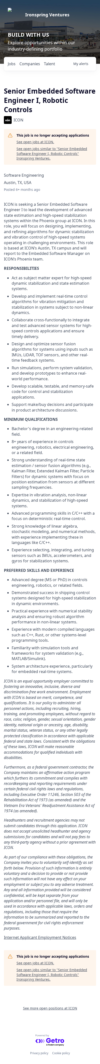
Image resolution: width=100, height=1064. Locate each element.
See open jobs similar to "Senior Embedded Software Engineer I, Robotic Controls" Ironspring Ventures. (52, 153)
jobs (12, 63)
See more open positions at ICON (50, 1008)
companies (29, 63)
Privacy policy (39, 1053)
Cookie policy (61, 1053)
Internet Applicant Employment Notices (40, 937)
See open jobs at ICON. (35, 142)
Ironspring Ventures (47, 15)
